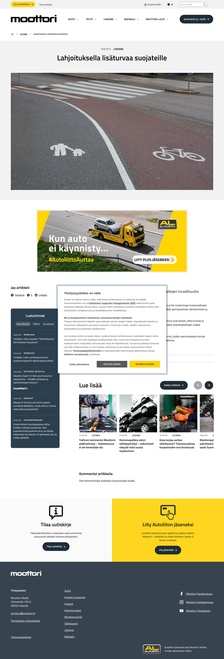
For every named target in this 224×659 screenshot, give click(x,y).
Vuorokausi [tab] (23, 324)
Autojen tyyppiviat (74, 597)
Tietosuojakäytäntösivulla (87, 350)
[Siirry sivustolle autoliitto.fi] (152, 649)
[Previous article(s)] (198, 385)
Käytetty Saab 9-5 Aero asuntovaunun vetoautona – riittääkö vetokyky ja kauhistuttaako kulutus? (32, 379)
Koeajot (68, 604)
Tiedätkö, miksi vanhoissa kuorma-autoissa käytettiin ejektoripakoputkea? (33, 359)
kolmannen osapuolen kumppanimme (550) (112, 303)
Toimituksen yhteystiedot (25, 621)
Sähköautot (71, 623)
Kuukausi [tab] (48, 324)
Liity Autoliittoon (21, 4)
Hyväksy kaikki (145, 364)
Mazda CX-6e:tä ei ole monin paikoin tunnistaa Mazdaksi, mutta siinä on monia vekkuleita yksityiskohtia (34, 406)
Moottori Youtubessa (198, 611)
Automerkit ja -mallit (195, 19)
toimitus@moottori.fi (23, 613)
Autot (67, 591)
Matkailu (69, 637)
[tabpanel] (35, 386)
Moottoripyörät (73, 617)
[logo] (34, 21)
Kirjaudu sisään (154, 4)
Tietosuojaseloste (21, 637)
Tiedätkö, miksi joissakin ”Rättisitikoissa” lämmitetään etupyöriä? (34, 340)
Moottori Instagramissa (199, 602)
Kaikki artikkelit (172, 385)
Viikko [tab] (36, 324)
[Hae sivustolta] (204, 4)
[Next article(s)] (209, 385)
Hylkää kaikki (112, 364)
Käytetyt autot (72, 610)
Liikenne (118, 49)
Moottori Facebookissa (199, 594)
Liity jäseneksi (166, 550)
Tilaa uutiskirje (45, 4)
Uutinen (23, 34)
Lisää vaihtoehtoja (79, 364)
